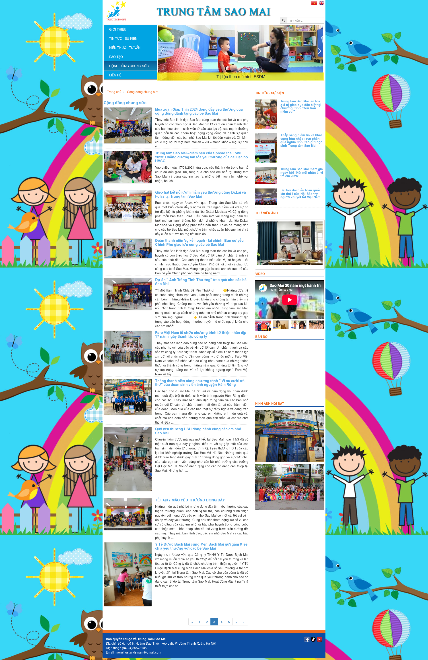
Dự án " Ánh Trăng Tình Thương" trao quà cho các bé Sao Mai (201, 281)
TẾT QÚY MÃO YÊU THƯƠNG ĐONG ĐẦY (190, 500)
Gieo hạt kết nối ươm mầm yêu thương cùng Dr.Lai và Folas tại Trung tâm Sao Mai (200, 194)
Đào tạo (116, 56)
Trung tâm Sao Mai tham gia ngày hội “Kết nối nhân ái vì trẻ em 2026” (301, 172)
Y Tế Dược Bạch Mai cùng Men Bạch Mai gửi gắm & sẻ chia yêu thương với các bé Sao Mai (201, 546)
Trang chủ (114, 91)
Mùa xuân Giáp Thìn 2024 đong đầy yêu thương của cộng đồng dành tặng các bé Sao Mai (199, 111)
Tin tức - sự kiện (123, 38)
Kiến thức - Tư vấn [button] (124, 47)
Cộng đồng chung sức (129, 66)
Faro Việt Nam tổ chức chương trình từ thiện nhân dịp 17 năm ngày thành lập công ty (200, 334)
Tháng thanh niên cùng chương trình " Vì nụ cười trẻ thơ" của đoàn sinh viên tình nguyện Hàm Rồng (200, 382)
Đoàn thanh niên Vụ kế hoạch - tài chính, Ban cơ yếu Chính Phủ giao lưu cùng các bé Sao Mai (199, 242)
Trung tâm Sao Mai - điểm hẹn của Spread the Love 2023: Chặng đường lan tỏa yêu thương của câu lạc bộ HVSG (201, 156)
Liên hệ (115, 75)
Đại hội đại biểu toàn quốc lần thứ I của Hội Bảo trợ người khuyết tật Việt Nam (300, 193)
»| (244, 621)
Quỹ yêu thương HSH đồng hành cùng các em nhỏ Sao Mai (198, 430)
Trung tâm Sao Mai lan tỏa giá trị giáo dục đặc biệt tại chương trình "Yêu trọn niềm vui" (300, 106)
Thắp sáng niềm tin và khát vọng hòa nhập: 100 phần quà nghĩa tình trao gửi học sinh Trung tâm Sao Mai (301, 140)
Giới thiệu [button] (117, 29)
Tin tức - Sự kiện (269, 93)
